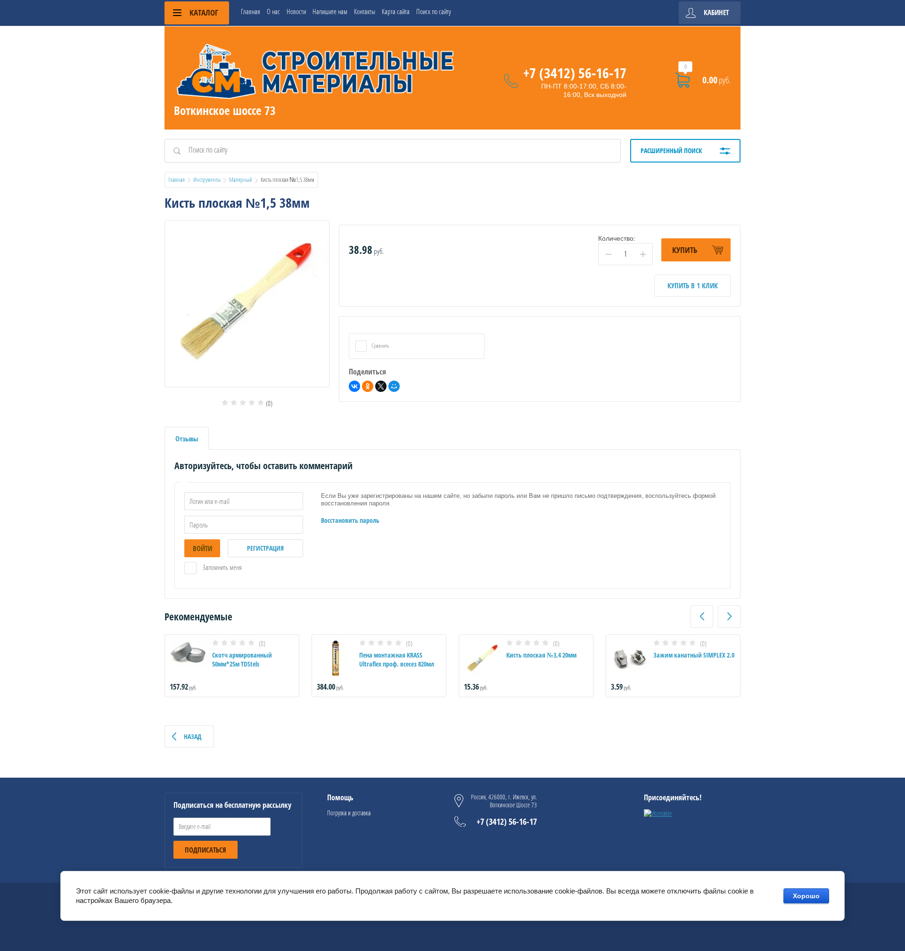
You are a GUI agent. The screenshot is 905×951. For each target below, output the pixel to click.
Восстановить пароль (350, 520)
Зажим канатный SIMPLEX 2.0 (693, 654)
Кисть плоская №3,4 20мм (541, 654)
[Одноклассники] (367, 386)
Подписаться (205, 849)
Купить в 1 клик (692, 285)
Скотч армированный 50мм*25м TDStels (242, 659)
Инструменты (207, 179)
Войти (202, 548)
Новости (296, 11)
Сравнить (379, 345)
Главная (250, 11)
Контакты (364, 11)
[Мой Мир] (394, 386)
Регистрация (265, 548)
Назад (192, 736)
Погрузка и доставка (348, 812)
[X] (381, 386)
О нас (273, 11)
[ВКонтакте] (354, 386)
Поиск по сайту (433, 11)
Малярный (240, 179)
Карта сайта (396, 11)
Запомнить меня (221, 567)
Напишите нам (330, 11)
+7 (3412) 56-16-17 (574, 72)
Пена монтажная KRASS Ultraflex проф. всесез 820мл (396, 659)
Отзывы (186, 438)
